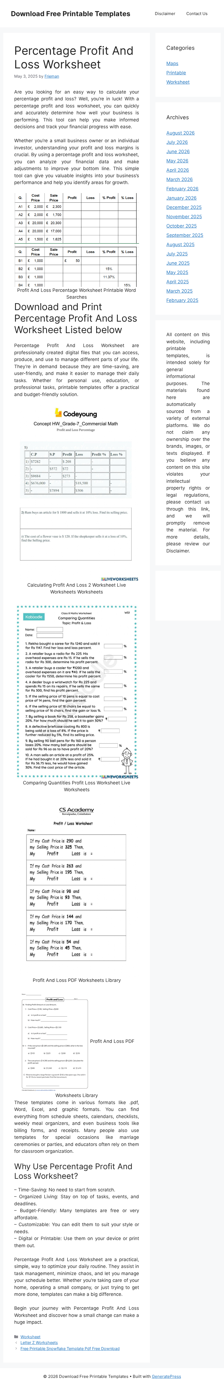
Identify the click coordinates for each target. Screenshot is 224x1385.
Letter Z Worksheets (39, 1342)
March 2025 (179, 291)
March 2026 (179, 179)
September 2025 (184, 235)
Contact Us (197, 13)
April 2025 (177, 281)
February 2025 (182, 300)
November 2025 (184, 216)
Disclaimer (165, 13)
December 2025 (184, 207)
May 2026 (177, 161)
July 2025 (177, 254)
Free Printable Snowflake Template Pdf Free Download (70, 1348)
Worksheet (30, 1336)
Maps (172, 63)
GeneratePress (166, 1376)
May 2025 (177, 272)
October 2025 (181, 226)
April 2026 (177, 170)
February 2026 (182, 188)
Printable (176, 72)
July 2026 (177, 142)
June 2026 (178, 151)
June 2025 (178, 263)
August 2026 (180, 133)
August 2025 (180, 244)
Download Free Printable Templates (70, 14)
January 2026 (181, 198)
